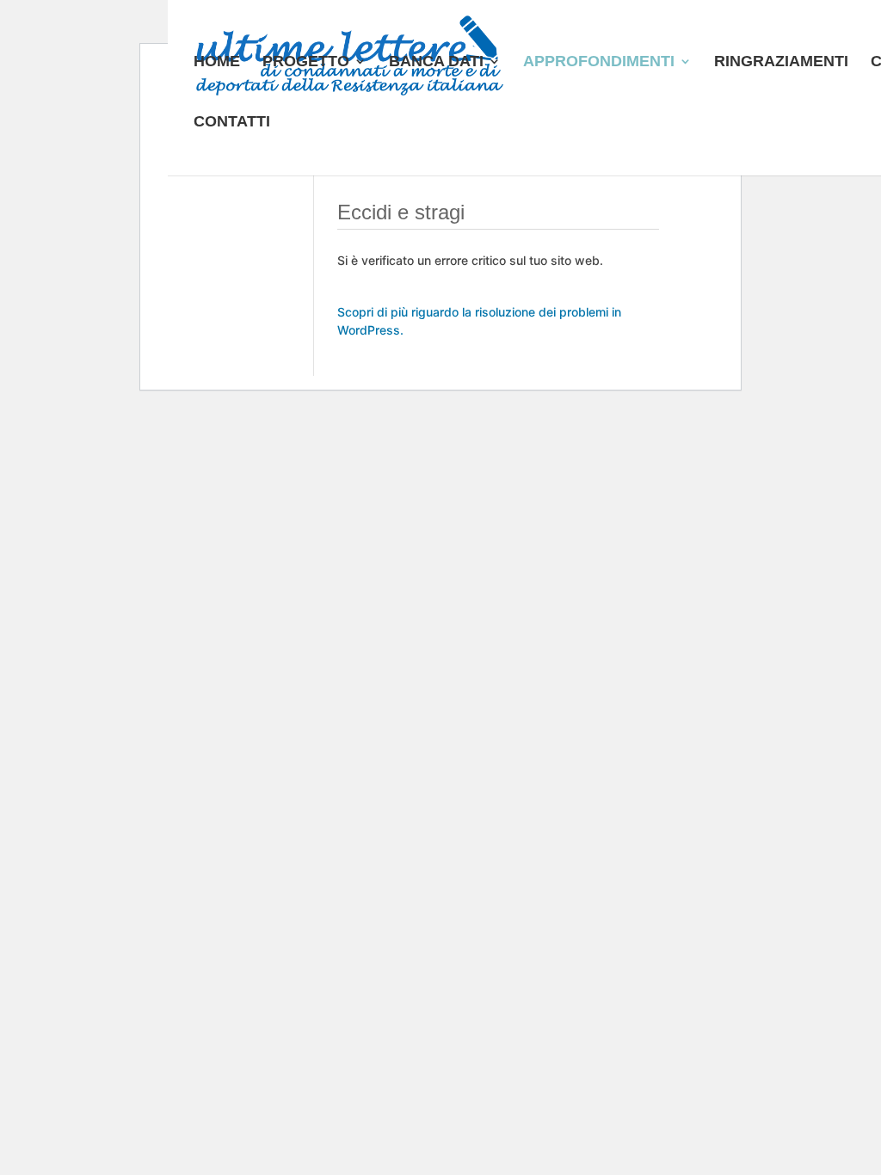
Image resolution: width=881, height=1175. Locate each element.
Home (217, 62)
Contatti (232, 122)
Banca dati (436, 62)
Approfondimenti (599, 62)
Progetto (305, 62)
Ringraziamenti (781, 62)
